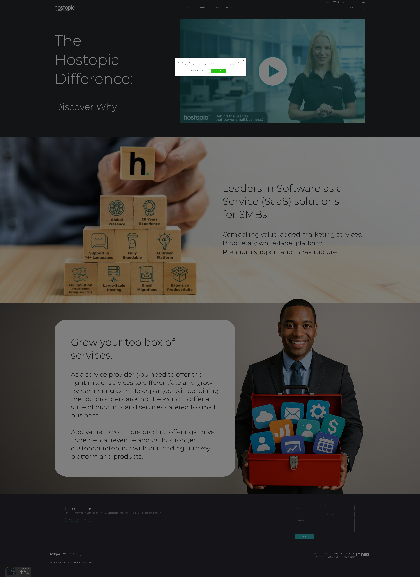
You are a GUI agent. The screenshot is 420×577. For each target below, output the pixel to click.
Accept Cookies (218, 70)
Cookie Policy (231, 64)
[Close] (243, 60)
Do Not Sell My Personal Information (199, 70)
